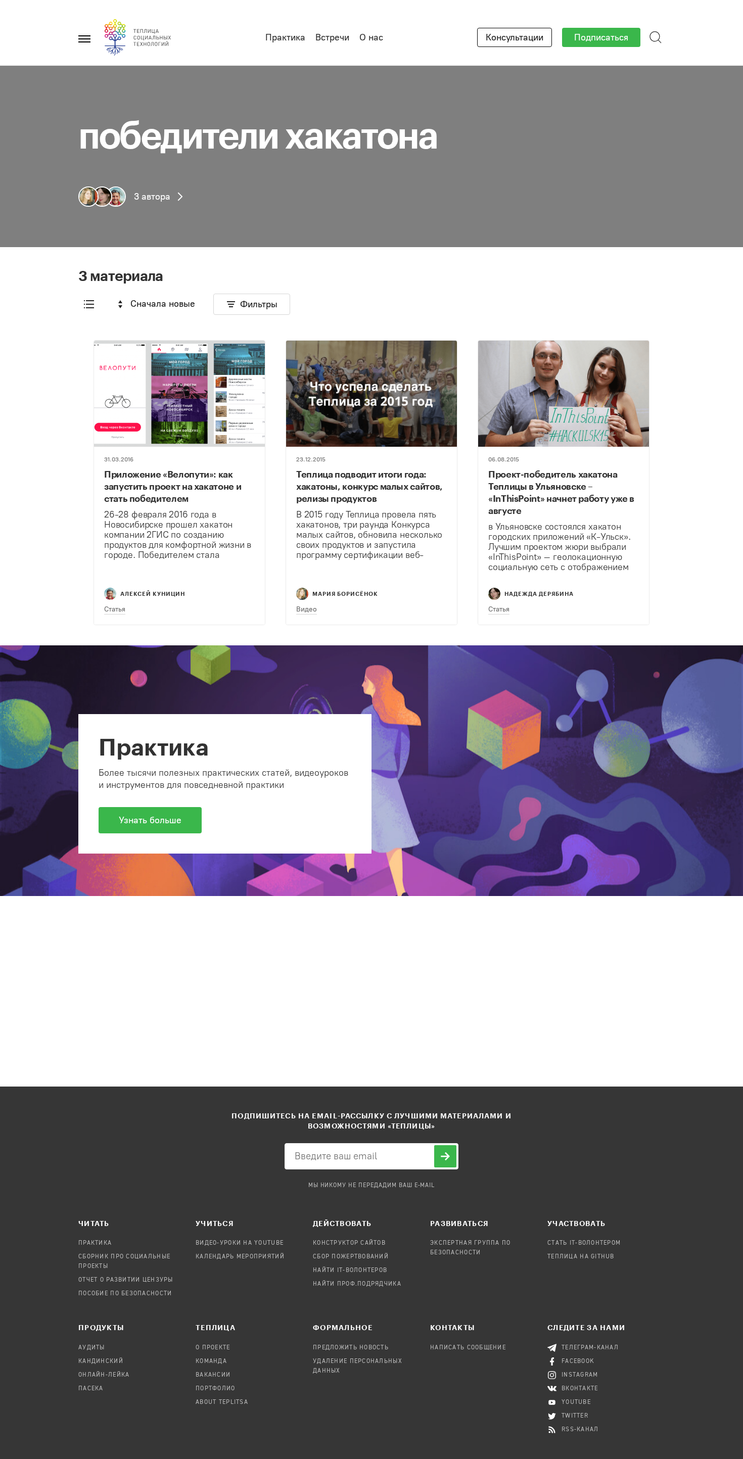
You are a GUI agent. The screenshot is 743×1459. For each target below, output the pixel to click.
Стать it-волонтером (584, 1243)
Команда (211, 1361)
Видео (306, 609)
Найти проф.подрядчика (357, 1284)
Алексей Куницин (152, 593)
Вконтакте (580, 1389)
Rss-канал (580, 1430)
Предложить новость (351, 1348)
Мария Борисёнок (345, 593)
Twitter (575, 1416)
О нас (371, 37)
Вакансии (213, 1375)
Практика (285, 37)
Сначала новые (162, 303)
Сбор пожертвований (351, 1257)
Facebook (578, 1361)
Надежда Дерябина (539, 593)
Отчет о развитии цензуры (125, 1280)
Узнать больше (150, 820)
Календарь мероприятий (240, 1257)
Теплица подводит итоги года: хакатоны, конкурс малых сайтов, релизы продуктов (369, 486)
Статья (114, 609)
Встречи (332, 37)
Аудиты (91, 1348)
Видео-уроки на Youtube (240, 1243)
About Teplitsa (222, 1402)
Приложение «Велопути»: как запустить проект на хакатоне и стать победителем (172, 486)
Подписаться (601, 37)
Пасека (91, 1389)
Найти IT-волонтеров (350, 1270)
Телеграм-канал (590, 1348)
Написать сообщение (468, 1348)
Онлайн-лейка (103, 1375)
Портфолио (216, 1389)
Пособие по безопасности (125, 1294)
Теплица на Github (581, 1257)
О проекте (213, 1348)
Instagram (580, 1375)
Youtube (576, 1402)
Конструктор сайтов (349, 1243)
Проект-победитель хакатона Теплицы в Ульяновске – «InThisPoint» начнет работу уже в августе (561, 492)
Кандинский (100, 1361)
